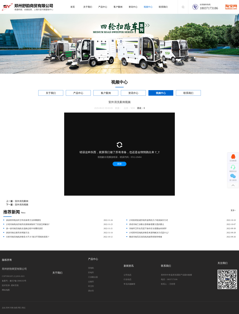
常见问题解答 (129, 284)
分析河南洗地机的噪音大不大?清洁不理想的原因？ (28, 237)
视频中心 (148, 7)
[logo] (27, 7)
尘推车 (91, 282)
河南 (12, 308)
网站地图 (6, 290)
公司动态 (127, 275)
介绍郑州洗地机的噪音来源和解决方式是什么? (149, 233)
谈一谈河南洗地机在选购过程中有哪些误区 (24, 228)
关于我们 (87, 7)
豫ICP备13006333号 (18, 281)
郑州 (8, 308)
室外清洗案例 (21, 201)
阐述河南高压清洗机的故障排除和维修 (145, 237)
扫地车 (91, 272)
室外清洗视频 (21, 204)
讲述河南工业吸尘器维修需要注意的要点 (146, 224)
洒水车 (91, 291)
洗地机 (91, 268)
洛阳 (16, 308)
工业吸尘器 (93, 277)
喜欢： (141, 108)
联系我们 (163, 7)
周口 (20, 308)
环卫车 (91, 286)
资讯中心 (133, 7)
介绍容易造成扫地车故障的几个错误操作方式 (148, 220)
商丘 (24, 308)
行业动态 (127, 279)
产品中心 (102, 7)
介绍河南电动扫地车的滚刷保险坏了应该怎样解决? (28, 224)
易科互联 (15, 285)
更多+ (233, 210)
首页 (72, 7)
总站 (4, 308)
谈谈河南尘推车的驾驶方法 (17, 233)
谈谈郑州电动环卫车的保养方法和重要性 (23, 220)
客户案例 (118, 7)
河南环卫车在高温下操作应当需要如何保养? (148, 228)
